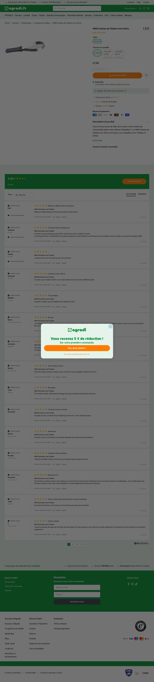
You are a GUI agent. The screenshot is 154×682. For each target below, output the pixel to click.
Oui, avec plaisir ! (77, 348)
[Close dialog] (110, 326)
